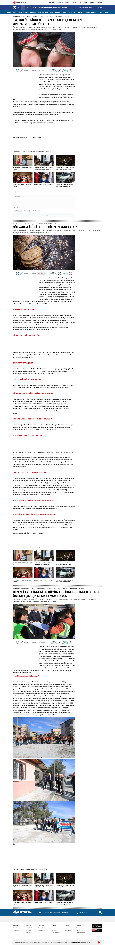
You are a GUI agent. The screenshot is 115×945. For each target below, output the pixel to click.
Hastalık (27, 547)
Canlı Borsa (41, 925)
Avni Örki (16, 869)
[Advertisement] (6, 48)
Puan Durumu (41, 930)
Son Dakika (52, 2)
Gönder (18, 211)
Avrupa (20, 12)
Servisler (60, 2)
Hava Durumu (16, 925)
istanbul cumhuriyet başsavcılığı (36, 151)
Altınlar (54, 925)
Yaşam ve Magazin (25, 223)
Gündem (67, 2)
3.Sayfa (9, 12)
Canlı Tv (28, 925)
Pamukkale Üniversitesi (90, 12)
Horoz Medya (16, 16)
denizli (22, 869)
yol (46, 869)
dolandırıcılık (17, 151)
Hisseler (54, 930)
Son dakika (85, 7)
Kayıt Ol (78, 930)
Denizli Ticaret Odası (55, 12)
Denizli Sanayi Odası (43, 12)
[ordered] (33, 211)
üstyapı (41, 869)
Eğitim (64, 12)
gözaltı (24, 151)
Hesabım (78, 925)
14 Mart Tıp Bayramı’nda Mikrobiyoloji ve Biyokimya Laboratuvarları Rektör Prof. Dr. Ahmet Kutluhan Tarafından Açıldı (50, 7)
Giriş (77, 928)
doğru (21, 547)
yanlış (38, 547)
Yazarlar (92, 2)
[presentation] (19, 7)
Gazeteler (99, 2)
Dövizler (28, 930)
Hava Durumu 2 (17, 928)
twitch (47, 151)
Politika (100, 12)
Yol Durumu (16, 930)
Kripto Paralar (56, 932)
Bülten (26, 12)
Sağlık (106, 12)
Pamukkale (80, 12)
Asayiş (14, 12)
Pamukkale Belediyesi (31, 869)
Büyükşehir (33, 12)
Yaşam (85, 2)
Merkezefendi (71, 12)
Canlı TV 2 (29, 928)
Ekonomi (74, 2)
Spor (80, 2)
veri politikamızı (76, 942)
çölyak (15, 547)
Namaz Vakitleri (42, 928)
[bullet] (35, 211)
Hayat (32, 223)
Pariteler (54, 935)
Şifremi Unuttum (80, 932)
